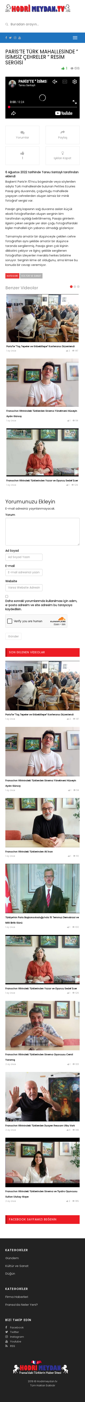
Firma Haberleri (16, 1297)
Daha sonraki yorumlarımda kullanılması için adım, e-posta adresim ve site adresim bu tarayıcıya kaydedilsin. (41, 605)
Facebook (16, 1327)
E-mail (10, 566)
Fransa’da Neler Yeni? (21, 1304)
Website (11, 581)
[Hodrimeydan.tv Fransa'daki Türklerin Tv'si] (37, 8)
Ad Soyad (12, 551)
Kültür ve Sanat (31, 275)
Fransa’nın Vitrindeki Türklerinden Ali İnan (29, 851)
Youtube (15, 1341)
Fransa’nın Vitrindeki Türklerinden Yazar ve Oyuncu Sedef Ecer (42, 480)
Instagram (16, 1337)
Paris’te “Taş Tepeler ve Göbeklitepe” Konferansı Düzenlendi (40, 346)
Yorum (10, 515)
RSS (12, 1346)
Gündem (12, 1258)
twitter (14, 1332)
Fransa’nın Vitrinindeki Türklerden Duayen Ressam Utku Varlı (40, 1125)
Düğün (10, 1273)
